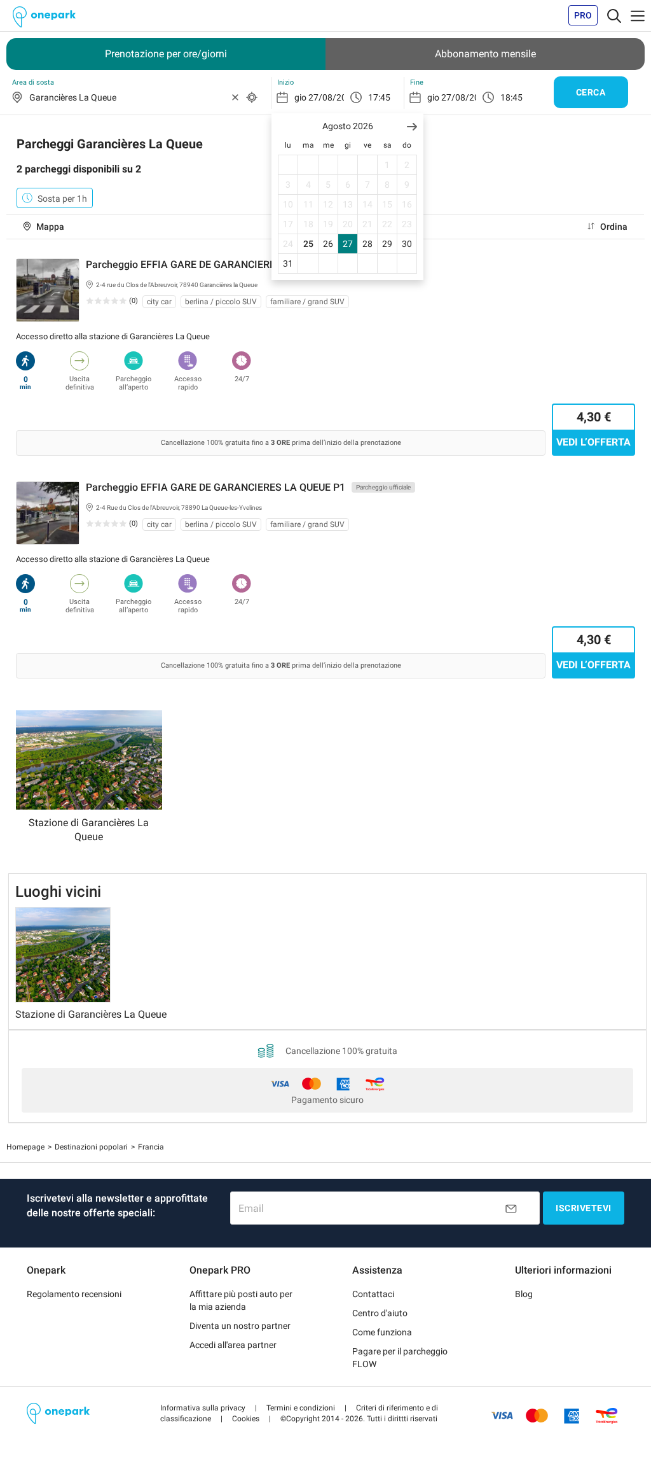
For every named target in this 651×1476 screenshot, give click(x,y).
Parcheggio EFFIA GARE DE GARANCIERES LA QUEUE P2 (215, 264)
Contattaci (373, 1294)
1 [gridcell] (387, 165)
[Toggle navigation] (614, 15)
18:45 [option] (511, 97)
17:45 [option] (379, 97)
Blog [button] (524, 1294)
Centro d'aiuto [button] (380, 1313)
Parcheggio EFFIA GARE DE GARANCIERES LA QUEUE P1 (215, 487)
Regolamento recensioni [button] (74, 1294)
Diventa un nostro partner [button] (240, 1326)
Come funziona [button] (382, 1332)
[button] (412, 126)
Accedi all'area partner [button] (233, 1345)
